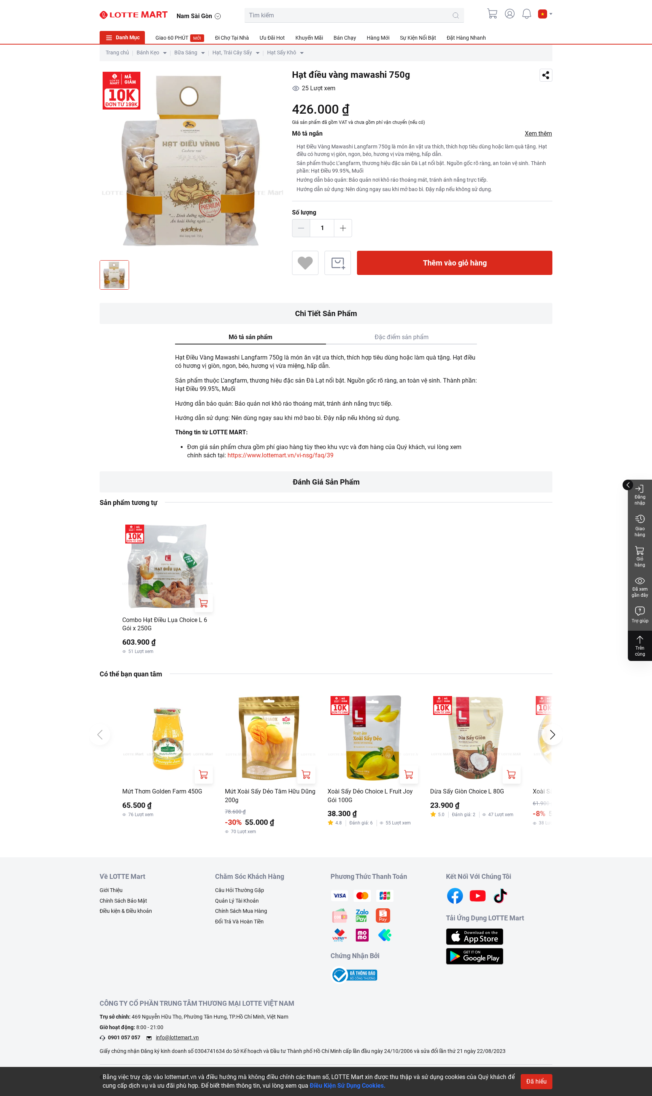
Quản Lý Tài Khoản (237, 901)
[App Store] (474, 936)
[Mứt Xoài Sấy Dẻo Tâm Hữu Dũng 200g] (270, 738)
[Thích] (305, 263)
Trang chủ (117, 52)
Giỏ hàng (640, 562)
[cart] (492, 13)
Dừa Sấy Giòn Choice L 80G (467, 791)
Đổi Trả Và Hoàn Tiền (239, 921)
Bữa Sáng (185, 52)
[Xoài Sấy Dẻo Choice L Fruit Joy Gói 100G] (373, 738)
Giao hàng (640, 531)
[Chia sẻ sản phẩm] (546, 75)
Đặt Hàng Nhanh (466, 38)
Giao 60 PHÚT (178, 38)
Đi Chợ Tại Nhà (232, 38)
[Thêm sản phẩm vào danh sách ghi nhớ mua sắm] (337, 263)
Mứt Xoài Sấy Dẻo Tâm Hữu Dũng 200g (270, 795)
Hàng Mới (378, 38)
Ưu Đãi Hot (272, 38)
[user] (509, 13)
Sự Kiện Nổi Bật (418, 38)
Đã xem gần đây (640, 592)
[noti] (526, 13)
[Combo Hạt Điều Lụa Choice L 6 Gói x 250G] (167, 567)
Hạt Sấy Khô (281, 52)
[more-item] (547, 37)
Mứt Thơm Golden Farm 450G (162, 791)
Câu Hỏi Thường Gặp (239, 890)
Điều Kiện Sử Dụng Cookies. (348, 1085)
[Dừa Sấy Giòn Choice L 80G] (475, 738)
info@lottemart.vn (177, 1037)
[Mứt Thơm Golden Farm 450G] (167, 738)
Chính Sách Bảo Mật (123, 901)
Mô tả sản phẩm (250, 337)
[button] (545, 14)
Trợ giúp (640, 621)
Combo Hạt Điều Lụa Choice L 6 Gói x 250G (164, 624)
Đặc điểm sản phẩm (402, 337)
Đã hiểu (536, 1081)
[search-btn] (455, 15)
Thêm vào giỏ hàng (455, 262)
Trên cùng (640, 651)
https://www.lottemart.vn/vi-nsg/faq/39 (281, 455)
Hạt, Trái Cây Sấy (232, 52)
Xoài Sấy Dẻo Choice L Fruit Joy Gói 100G (370, 795)
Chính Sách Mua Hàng (241, 911)
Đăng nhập (640, 500)
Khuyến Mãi (309, 38)
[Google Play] (474, 955)
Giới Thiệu (111, 890)
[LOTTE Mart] (134, 15)
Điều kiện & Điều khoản (126, 911)
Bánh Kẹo (148, 52)
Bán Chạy (345, 38)
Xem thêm (538, 133)
